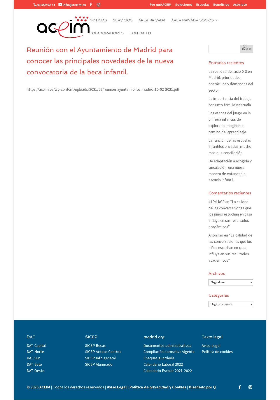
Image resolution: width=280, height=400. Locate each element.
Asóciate (240, 5)
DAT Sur (33, 357)
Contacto (140, 33)
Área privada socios (192, 20)
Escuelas (202, 5)
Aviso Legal (211, 345)
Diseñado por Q (202, 387)
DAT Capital (36, 345)
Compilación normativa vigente (169, 351)
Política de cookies (217, 351)
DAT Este (34, 364)
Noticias (98, 20)
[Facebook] (91, 4)
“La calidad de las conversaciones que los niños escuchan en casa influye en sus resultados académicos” (230, 214)
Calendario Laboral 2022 (163, 364)
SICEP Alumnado (98, 364)
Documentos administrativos (167, 345)
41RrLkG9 (216, 201)
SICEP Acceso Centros (103, 351)
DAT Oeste (35, 370)
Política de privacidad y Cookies (158, 387)
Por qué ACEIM (160, 5)
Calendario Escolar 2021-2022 (168, 370)
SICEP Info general (100, 357)
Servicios (123, 20)
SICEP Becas (95, 345)
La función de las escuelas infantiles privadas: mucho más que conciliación (229, 146)
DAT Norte (35, 351)
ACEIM (44, 387)
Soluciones (183, 5)
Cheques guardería (159, 357)
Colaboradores (106, 33)
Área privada (151, 20)
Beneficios (221, 5)
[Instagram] (98, 4)
